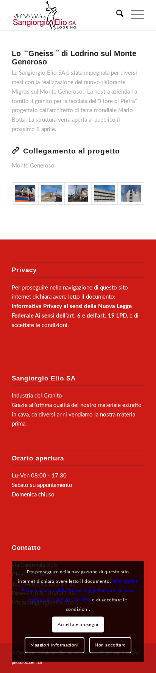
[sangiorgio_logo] (65, 15)
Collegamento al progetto (71, 151)
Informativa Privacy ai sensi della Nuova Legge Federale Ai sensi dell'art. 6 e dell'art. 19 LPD (79, 591)
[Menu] (133, 15)
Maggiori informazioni (54, 645)
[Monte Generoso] (25, 193)
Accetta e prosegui (78, 624)
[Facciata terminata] (131, 193)
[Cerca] (116, 15)
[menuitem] (116, 15)
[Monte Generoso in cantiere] (51, 193)
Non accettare (110, 645)
